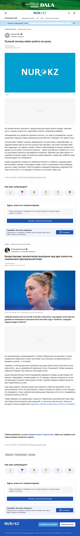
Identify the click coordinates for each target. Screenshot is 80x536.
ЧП (38, 18)
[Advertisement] (40, 111)
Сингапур (31, 455)
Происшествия (11, 18)
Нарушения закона (28, 18)
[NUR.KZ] (40, 13)
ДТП (42, 18)
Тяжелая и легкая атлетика (20, 244)
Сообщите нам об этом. (37, 177)
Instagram (66, 232)
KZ (69, 13)
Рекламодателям (67, 524)
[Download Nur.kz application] (40, 5)
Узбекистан (9, 455)
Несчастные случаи (52, 18)
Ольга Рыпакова (20, 455)
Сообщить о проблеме (48, 524)
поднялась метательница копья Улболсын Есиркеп (52, 404)
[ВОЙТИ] (74, 13)
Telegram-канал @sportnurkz (41, 435)
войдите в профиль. (16, 213)
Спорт (7, 244)
